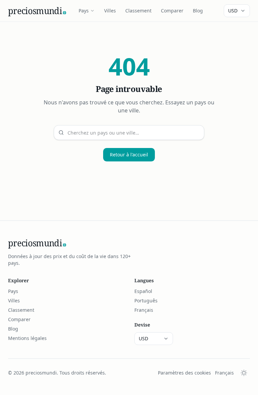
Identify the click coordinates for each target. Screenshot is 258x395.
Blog (198, 10)
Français (143, 310)
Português (146, 300)
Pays (84, 10)
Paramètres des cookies (184, 372)
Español (143, 291)
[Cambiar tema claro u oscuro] (244, 373)
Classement (138, 10)
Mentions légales (27, 338)
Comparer (172, 10)
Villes (110, 10)
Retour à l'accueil (129, 154)
